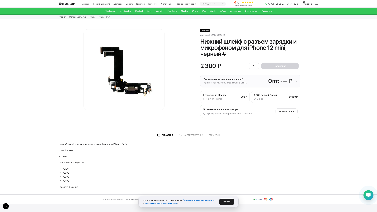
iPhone (195, 11)
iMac (149, 11)
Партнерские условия (186, 4)
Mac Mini (159, 11)
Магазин (86, 4)
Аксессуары (235, 11)
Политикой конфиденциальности (199, 200)
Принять (227, 201)
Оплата (129, 4)
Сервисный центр (101, 4)
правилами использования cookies (160, 203)
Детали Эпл (67, 3)
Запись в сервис (286, 111)
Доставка (118, 4)
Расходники (267, 11)
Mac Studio (172, 11)
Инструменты (251, 11)
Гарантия (140, 4)
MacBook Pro (125, 11)
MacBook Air (110, 11)
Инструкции (166, 4)
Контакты (152, 4)
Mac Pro (184, 11)
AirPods (223, 11)
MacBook (139, 11)
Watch (212, 11)
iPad (204, 11)
